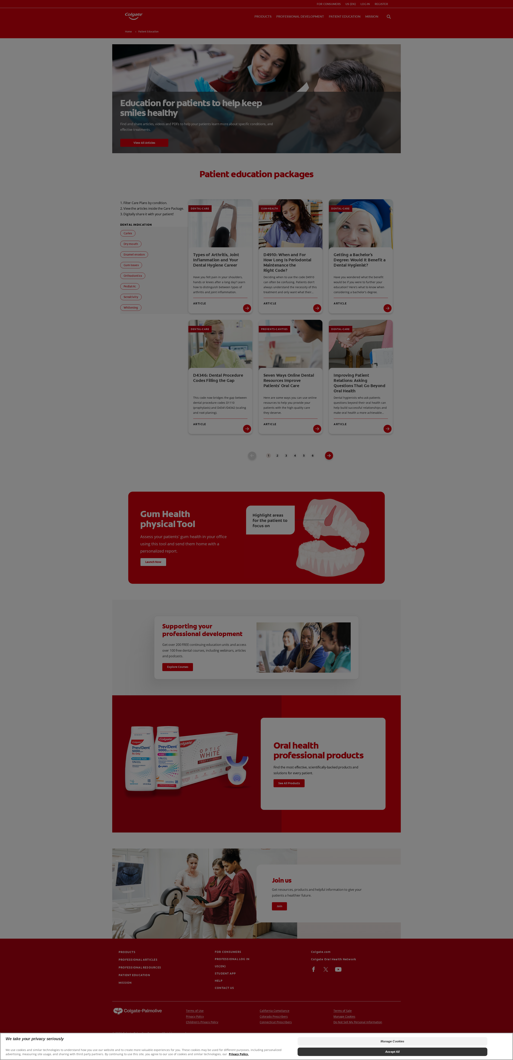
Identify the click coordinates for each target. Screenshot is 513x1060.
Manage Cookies (392, 1041)
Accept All (392, 1051)
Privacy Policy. (239, 1054)
